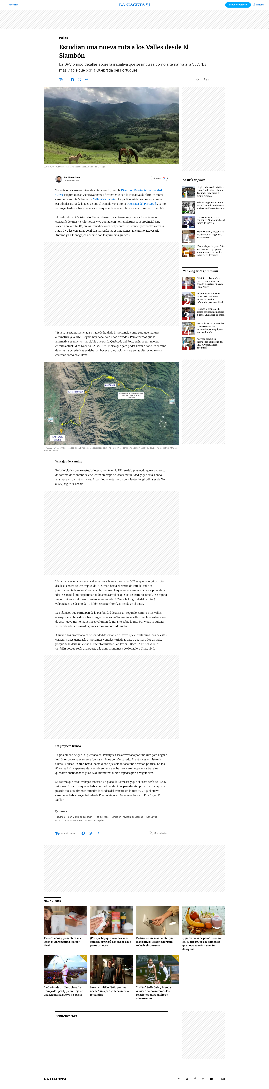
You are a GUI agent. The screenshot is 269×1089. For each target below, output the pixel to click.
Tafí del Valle (102, 817)
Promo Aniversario (238, 5)
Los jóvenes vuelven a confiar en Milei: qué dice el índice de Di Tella (211, 220)
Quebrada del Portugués (142, 203)
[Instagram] (179, 1079)
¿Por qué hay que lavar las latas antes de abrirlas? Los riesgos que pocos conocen (110, 942)
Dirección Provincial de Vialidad (127, 817)
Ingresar (260, 5)
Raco (57, 820)
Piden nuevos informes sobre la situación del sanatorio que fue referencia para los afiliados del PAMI (211, 299)
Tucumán (60, 817)
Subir (223, 1079)
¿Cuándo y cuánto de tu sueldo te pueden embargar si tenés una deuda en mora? (211, 312)
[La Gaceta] (134, 5)
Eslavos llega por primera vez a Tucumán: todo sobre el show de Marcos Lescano (210, 205)
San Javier (151, 817)
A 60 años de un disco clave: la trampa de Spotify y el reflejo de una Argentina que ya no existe (63, 991)
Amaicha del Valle (73, 820)
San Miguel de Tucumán (80, 817)
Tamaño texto (68, 833)
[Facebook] (195, 1079)
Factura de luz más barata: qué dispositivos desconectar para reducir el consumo (154, 942)
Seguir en (158, 178)
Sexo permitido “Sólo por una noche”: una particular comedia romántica (109, 991)
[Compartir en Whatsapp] (79, 80)
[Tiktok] (203, 1079)
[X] (187, 1079)
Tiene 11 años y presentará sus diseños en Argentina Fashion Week (210, 234)
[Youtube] (211, 1079)
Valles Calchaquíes (105, 199)
